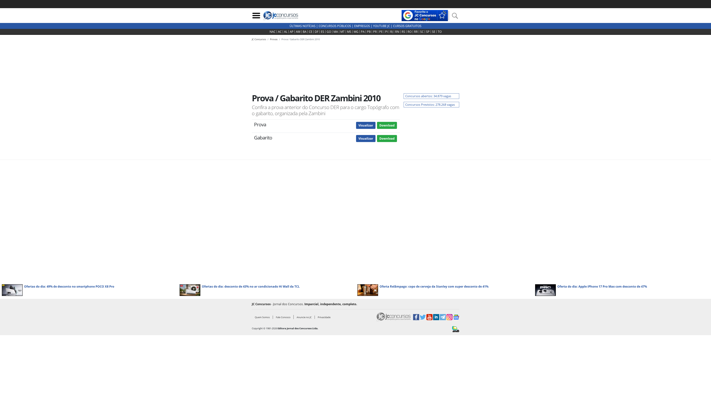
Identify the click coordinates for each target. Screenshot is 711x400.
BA (304, 31)
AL (285, 31)
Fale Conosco (283, 317)
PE (381, 31)
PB (369, 31)
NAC (273, 31)
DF (316, 31)
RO (410, 31)
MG (356, 31)
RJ (391, 31)
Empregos (362, 26)
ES (322, 31)
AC (280, 31)
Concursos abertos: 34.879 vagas (428, 96)
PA (363, 31)
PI (386, 31)
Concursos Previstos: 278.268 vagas (430, 105)
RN (397, 31)
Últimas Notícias (303, 26)
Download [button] (387, 125)
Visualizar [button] (365, 125)
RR (416, 31)
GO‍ (329, 31)
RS (403, 31)
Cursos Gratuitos (407, 26)
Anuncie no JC (304, 317)
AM (298, 31)
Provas (274, 39)
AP (291, 31)
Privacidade (324, 317)
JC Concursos (259, 39)
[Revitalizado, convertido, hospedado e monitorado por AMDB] (455, 329)
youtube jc (381, 26)
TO (440, 31)
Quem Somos (262, 317)
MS (349, 31)
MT (342, 31)
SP (428, 31)
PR (375, 31)
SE (433, 31)
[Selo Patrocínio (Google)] (425, 15)
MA (335, 31)
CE (310, 31)
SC (422, 31)
